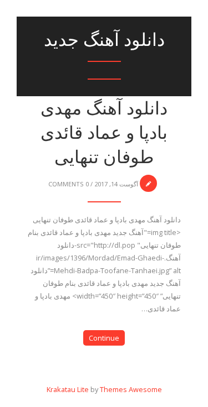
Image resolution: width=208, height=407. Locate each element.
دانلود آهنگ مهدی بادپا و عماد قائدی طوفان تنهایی (104, 132)
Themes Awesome (131, 389)
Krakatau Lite (68, 389)
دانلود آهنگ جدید (104, 39)
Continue (104, 338)
